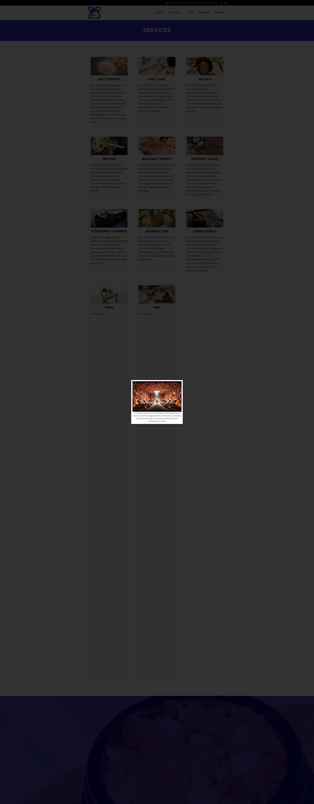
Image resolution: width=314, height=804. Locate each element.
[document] (157, 402)
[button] (179, 383)
